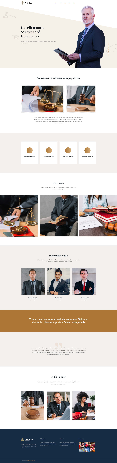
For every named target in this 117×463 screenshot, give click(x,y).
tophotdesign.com (31, 460)
